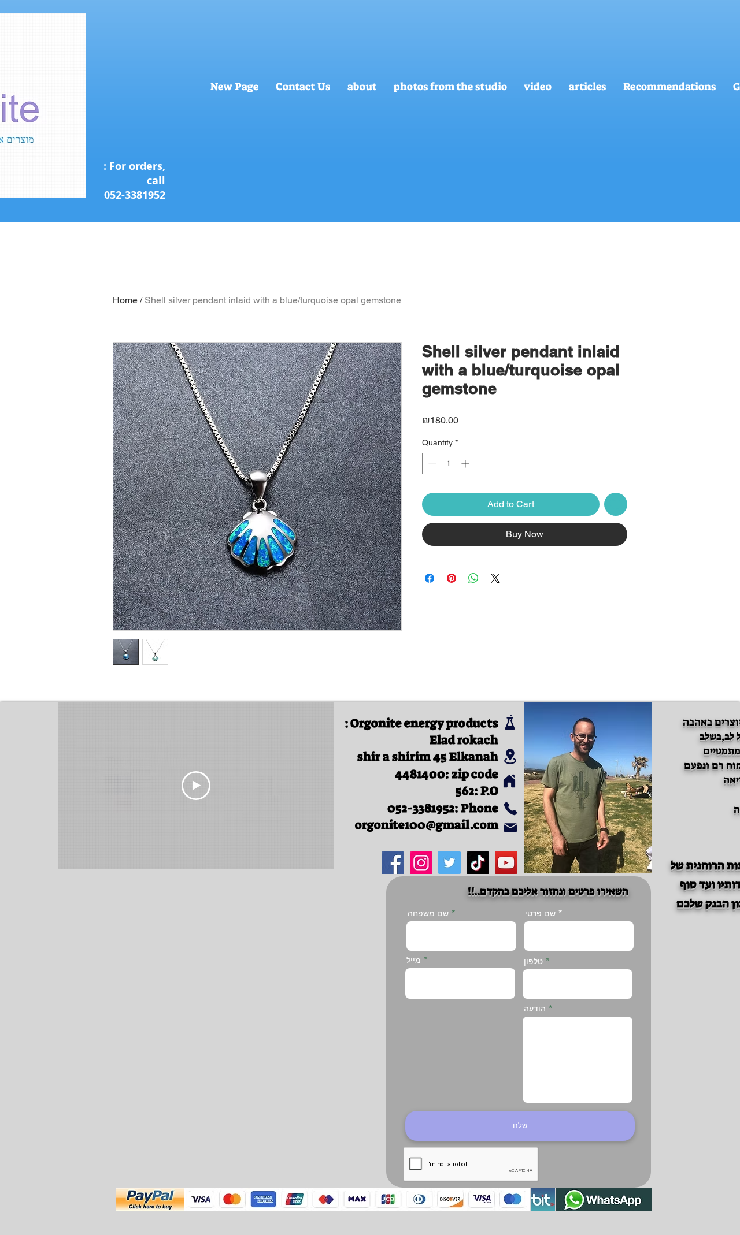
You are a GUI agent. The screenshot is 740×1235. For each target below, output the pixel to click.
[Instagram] (421, 862)
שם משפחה (428, 913)
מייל (413, 960)
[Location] (510, 756)
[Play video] (196, 785)
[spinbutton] (448, 463)
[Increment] (466, 463)
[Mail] (510, 828)
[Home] (509, 781)
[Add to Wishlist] (615, 504)
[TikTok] (478, 862)
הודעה (535, 1009)
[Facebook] (393, 862)
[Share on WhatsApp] (473, 578)
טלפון (533, 961)
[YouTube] (506, 862)
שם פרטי (540, 913)
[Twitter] (449, 862)
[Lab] (509, 722)
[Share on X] (495, 578)
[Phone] (510, 809)
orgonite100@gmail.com (426, 825)
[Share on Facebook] (429, 578)
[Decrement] (431, 463)
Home (125, 300)
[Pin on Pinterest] (451, 578)
